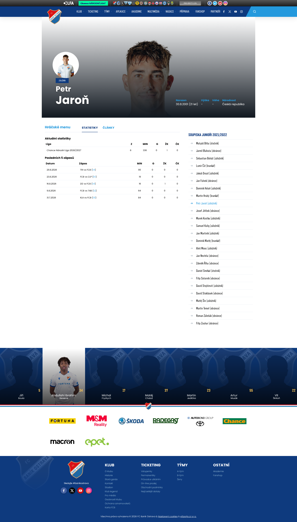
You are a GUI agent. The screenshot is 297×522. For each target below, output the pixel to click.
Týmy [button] (107, 11)
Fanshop (200, 11)
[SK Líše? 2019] (161, 3)
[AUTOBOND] (200, 422)
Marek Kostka (208, 218)
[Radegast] (165, 422)
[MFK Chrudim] (149, 3)
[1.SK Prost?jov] (119, 3)
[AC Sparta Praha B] (123, 3)
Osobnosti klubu (113, 499)
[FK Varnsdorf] (145, 3)
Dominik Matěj (208, 241)
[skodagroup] (131, 422)
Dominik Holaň (208, 188)
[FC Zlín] (137, 3)
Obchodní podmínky (152, 487)
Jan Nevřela (207, 256)
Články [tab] (108, 128)
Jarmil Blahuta (208, 151)
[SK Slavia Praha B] (153, 3)
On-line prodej (148, 483)
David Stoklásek (209, 293)
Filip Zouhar (207, 323)
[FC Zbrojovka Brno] (141, 3)
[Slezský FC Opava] (173, 3)
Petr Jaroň (206, 203)
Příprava (184, 11)
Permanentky (148, 475)
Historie (109, 475)
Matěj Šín (206, 301)
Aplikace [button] (120, 11)
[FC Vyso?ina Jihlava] (133, 3)
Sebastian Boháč (210, 158)
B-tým (180, 475)
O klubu (109, 471)
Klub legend (111, 491)
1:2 (94, 190)
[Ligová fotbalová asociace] (68, 4)
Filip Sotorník (208, 278)
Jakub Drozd (207, 173)
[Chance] (234, 422)
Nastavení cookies (168, 516)
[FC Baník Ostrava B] (115, 3)
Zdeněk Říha (207, 263)
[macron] (62, 443)
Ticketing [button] (93, 11)
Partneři (215, 11)
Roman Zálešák (209, 316)
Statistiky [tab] (90, 128)
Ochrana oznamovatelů (117, 503)
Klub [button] (79, 11)
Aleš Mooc (206, 248)
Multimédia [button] (153, 11)
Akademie (136, 11)
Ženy (179, 479)
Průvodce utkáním (151, 479)
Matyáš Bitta (207, 143)
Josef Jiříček (208, 211)
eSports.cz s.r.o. (188, 516)
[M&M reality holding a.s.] (97, 422)
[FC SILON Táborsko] (130, 3)
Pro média (110, 495)
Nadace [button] (170, 11)
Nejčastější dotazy (150, 491)
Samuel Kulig (208, 226)
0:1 (94, 176)
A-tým (180, 471)
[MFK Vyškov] (157, 3)
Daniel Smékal (208, 271)
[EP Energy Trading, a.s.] (97, 443)
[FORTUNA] (62, 422)
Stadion (109, 487)
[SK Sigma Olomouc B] (165, 3)
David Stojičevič (209, 286)
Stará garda (111, 479)
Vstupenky (146, 471)
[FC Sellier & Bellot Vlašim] (127, 3)
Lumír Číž (205, 166)
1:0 (94, 197)
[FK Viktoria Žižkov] (170, 3)
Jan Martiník (207, 233)
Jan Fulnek (206, 181)
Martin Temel (208, 308)
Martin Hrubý (207, 196)
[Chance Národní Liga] (93, 4)
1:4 (94, 169)
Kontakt (109, 483)
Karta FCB (110, 507)
